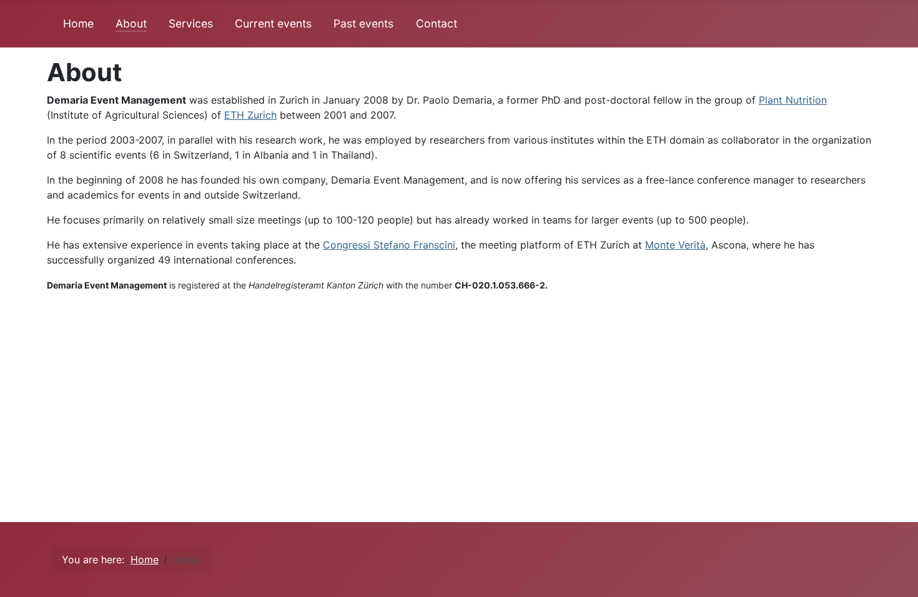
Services (191, 23)
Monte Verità (675, 245)
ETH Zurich (250, 115)
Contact (436, 23)
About (131, 23)
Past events (363, 23)
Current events (273, 23)
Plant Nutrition (793, 100)
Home (78, 23)
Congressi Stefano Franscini (389, 245)
